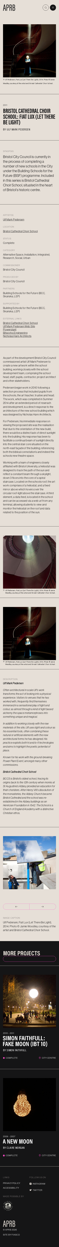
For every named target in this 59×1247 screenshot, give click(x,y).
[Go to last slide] (16, 907)
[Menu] (53, 8)
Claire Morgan (16, 1147)
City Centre (49, 1058)
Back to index (29, 958)
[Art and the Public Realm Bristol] (9, 8)
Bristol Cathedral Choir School (20, 231)
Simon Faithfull (16, 1050)
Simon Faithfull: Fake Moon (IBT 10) (25, 1041)
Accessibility (11, 1187)
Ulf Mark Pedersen (18, 129)
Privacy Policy (11, 1183)
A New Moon (18, 1141)
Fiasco (16, 1234)
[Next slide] (42, 907)
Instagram (39, 1183)
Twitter (37, 1190)
